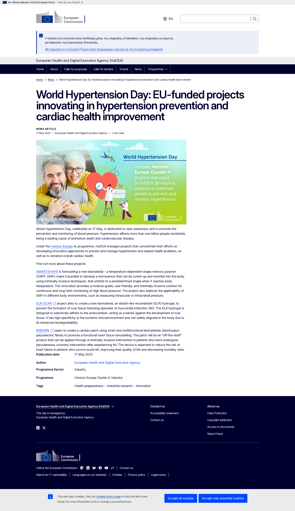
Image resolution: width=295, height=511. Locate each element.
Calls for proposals (75, 69)
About (54, 69)
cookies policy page (108, 496)
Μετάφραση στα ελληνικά (62, 49)
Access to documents (220, 427)
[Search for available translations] (75, 246)
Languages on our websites (90, 474)
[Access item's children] (167, 69)
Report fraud (215, 433)
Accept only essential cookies (223, 498)
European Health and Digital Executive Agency (107, 362)
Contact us (157, 420)
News (138, 69)
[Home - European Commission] (63, 17)
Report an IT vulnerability (51, 474)
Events (124, 69)
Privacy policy (136, 474)
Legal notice (158, 474)
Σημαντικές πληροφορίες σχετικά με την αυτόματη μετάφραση (122, 49)
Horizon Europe (62, 246)
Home (40, 69)
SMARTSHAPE (47, 271)
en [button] (170, 19)
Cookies (117, 474)
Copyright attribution (219, 420)
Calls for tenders (103, 69)
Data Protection (217, 413)
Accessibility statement (164, 413)
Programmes (156, 69)
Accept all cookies (181, 498)
